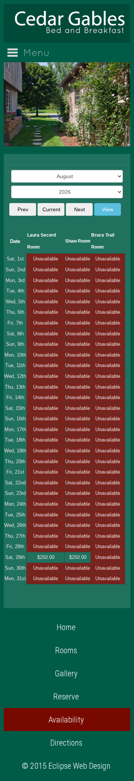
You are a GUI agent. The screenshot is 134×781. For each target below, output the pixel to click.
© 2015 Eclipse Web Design (66, 766)
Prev (22, 209)
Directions (66, 742)
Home (66, 627)
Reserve (66, 696)
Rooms (66, 650)
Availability (66, 719)
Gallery (66, 673)
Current (51, 209)
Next (79, 209)
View (107, 209)
